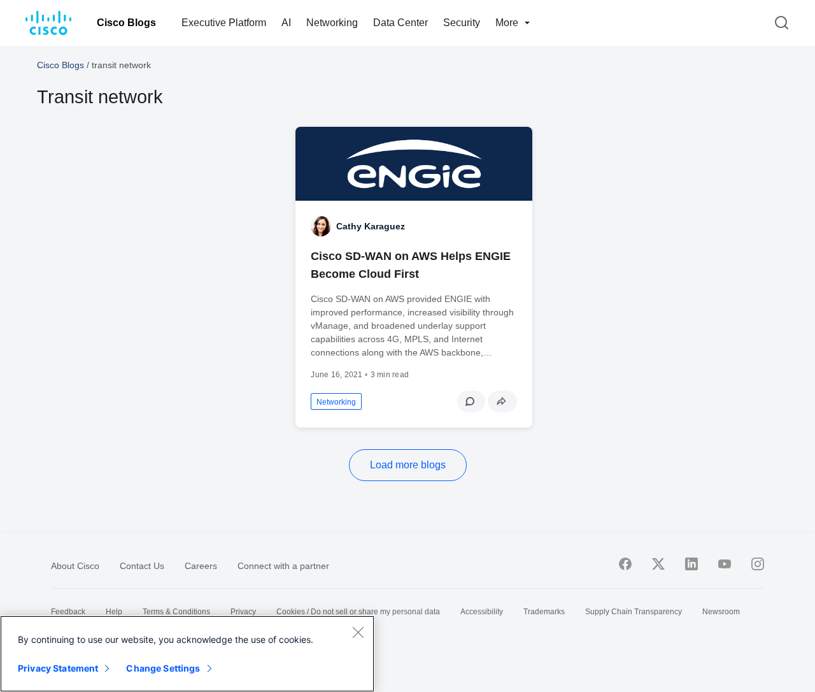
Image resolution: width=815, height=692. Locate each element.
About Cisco (75, 566)
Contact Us (142, 566)
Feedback (68, 611)
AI (286, 22)
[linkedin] (691, 564)
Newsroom (721, 611)
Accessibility (481, 611)
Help (114, 611)
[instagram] (757, 564)
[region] (187, 654)
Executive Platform (223, 22)
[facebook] (625, 564)
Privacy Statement (58, 668)
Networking (332, 22)
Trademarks (544, 611)
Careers (201, 566)
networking (336, 402)
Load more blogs (408, 464)
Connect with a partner (283, 566)
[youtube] (724, 564)
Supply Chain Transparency (633, 611)
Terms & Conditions (176, 611)
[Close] (357, 632)
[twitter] (658, 564)
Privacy (243, 611)
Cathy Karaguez (370, 226)
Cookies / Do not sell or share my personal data (358, 611)
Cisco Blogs (126, 22)
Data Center (400, 22)
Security (461, 22)
